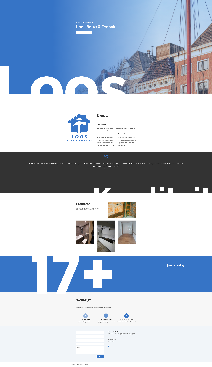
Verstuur (100, 356)
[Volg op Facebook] (108, 346)
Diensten (80, 32)
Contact (88, 32)
